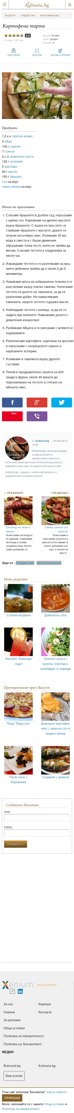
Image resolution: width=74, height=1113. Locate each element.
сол (4, 181)
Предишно (13, 493)
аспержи (16, 161)
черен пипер (11, 186)
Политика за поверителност (21, 1108)
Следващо (60, 493)
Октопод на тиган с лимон (18, 529)
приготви (37, 54)
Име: (7, 812)
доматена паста (22, 156)
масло (12, 171)
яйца (8, 141)
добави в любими (60, 54)
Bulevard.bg (12, 1065)
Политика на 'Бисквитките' (23, 1044)
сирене (15, 146)
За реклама (12, 1020)
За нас (8, 1004)
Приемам (12, 1098)
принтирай (13, 54)
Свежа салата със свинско (56, 529)
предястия (28, 15)
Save (13, 413)
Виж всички (14, 1076)
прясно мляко (22, 136)
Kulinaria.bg (42, 441)
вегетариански (49, 15)
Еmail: (8, 827)
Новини (9, 1012)
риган (11, 151)
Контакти (45, 1012)
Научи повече (56, 1092)
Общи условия (54, 1104)
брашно (16, 176)
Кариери (44, 1004)
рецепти (10, 15)
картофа (11, 166)
